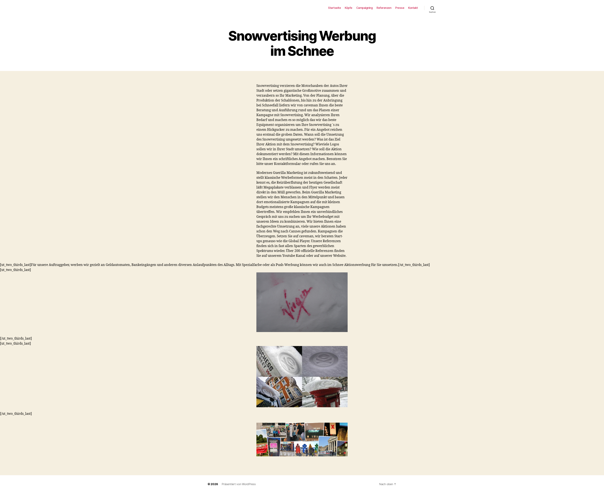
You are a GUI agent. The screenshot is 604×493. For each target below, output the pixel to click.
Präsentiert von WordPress (239, 484)
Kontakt (413, 7)
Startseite (334, 7)
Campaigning (364, 7)
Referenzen (384, 7)
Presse (399, 7)
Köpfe (348, 7)
